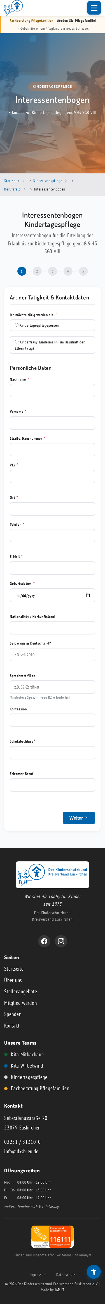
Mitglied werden (20, 1002)
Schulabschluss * (23, 741)
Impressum (38, 1274)
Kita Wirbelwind (27, 1065)
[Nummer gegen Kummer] (52, 1246)
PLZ (14, 465)
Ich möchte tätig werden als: (34, 314)
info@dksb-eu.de (21, 1151)
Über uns (13, 980)
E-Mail (16, 556)
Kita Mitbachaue (27, 1054)
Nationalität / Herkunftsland (32, 616)
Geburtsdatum (22, 583)
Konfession (18, 709)
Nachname (19, 379)
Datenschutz (65, 1274)
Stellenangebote (20, 991)
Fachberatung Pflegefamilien (40, 1088)
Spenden (12, 1014)
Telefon (17, 524)
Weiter (76, 818)
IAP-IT (59, 1289)
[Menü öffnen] (94, 8)
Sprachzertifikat (22, 675)
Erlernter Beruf (21, 773)
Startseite (14, 968)
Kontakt (11, 1025)
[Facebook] (44, 941)
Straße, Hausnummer (27, 438)
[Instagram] (61, 941)
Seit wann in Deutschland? (30, 643)
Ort (14, 497)
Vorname (18, 411)
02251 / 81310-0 (22, 1141)
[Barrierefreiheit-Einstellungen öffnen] (94, 1272)
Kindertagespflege (29, 1077)
